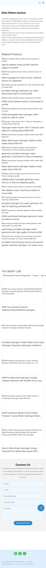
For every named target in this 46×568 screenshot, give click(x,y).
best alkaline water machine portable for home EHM (21, 191)
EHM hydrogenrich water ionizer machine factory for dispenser (21, 79)
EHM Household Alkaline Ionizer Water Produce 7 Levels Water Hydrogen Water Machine (21, 414)
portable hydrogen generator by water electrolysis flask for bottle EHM (20, 92)
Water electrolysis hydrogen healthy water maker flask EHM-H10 (22, 142)
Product (36, 275)
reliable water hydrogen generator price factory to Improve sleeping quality (20, 181)
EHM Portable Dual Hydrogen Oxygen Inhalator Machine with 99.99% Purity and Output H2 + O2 (21, 379)
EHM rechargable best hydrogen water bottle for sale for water (20, 116)
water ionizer (27, 19)
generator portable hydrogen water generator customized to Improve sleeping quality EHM (22, 155)
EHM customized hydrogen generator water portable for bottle (22, 217)
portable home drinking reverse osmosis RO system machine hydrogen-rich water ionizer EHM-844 (23, 244)
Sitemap (19, 564)
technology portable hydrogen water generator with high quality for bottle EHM (22, 230)
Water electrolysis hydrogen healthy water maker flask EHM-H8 (22, 168)
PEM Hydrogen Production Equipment (16, 275)
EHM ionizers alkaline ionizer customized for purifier (22, 103)
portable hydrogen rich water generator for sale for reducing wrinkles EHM (22, 204)
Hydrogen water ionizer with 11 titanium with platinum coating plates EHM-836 (23, 129)
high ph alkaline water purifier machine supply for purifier (20, 66)
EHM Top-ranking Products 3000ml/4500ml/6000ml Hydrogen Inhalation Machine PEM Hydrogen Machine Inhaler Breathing (22, 309)
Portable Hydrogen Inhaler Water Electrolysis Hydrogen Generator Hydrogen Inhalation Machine (23, 344)
